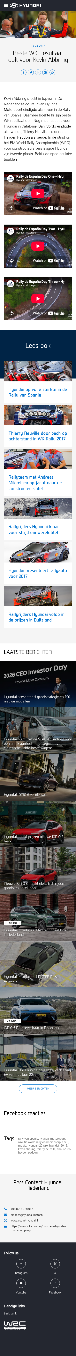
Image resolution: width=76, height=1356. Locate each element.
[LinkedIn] (38, 72)
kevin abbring (26, 1149)
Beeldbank (10, 1313)
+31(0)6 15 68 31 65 (23, 1209)
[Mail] (45, 72)
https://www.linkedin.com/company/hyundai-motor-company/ (38, 1228)
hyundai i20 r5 (58, 1145)
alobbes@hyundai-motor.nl (27, 1214)
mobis (22, 1145)
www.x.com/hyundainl (24, 1220)
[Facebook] (24, 72)
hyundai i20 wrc (38, 1145)
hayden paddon (28, 1152)
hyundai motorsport (52, 1138)
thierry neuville (46, 1149)
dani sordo (64, 1149)
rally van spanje (28, 1138)
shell (65, 1142)
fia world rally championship (42, 1142)
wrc (20, 1142)
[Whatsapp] (52, 72)
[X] (31, 72)
